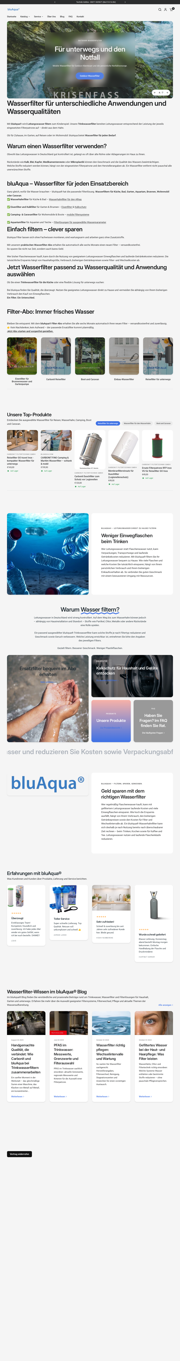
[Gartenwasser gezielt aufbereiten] (90, 59)
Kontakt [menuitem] (80, 16)
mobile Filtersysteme (78, 214)
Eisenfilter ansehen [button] (90, 83)
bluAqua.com (47, 454)
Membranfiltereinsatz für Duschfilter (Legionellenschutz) (121, 474)
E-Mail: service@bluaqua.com (101, 2)
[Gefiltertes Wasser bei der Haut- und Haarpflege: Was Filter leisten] (154, 1023)
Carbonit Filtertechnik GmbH (21, 454)
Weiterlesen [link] (16, 1097)
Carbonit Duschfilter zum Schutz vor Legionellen (87, 478)
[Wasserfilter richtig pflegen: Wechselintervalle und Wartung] (111, 1023)
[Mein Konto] (165, 9)
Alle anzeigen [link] (164, 1005)
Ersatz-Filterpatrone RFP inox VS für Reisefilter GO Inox (157, 469)
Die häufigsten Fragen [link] (152, 733)
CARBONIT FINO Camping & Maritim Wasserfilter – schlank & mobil (56, 460)
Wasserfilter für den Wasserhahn (137, 423)
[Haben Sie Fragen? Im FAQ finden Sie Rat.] (153, 721)
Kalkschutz (80, 207)
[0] (170, 9)
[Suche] (160, 9)
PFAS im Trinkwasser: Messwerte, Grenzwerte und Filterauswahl (66, 1054)
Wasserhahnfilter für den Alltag (65, 199)
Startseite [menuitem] (11, 16)
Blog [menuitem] (62, 16)
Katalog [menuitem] (24, 16)
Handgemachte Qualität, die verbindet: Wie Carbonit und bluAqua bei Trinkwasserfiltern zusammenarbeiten (25, 1058)
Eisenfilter (67, 207)
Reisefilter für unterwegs (108, 423)
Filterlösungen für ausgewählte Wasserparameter (80, 222)
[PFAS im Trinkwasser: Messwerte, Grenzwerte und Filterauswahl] (69, 1023)
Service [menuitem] (37, 16)
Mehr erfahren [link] (47, 682)
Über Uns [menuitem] (51, 16)
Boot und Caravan (164, 423)
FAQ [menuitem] (70, 16)
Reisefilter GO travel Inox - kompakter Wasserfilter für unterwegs (20, 460)
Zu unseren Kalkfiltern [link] (106, 680)
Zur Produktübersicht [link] (110, 728)
